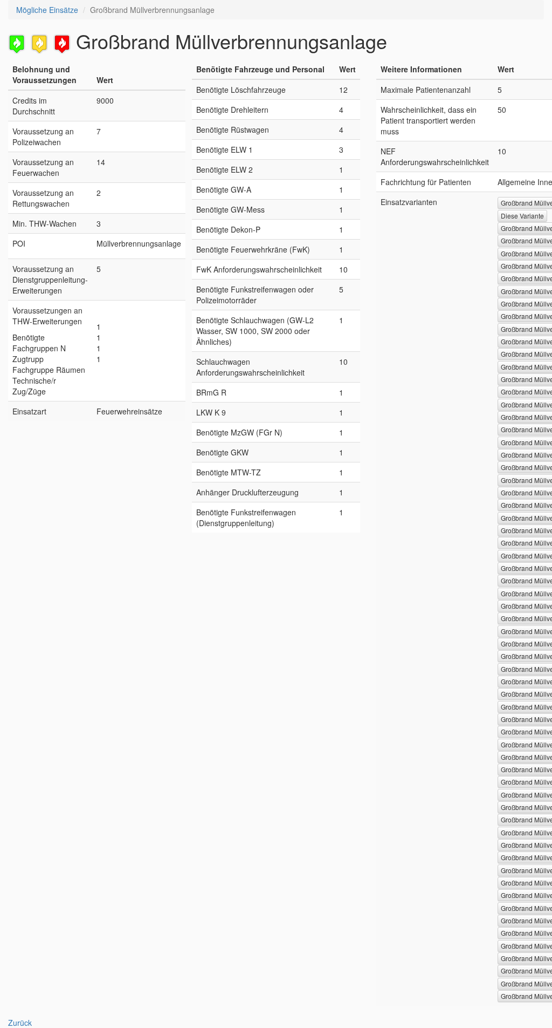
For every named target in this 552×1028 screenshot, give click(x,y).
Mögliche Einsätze (47, 9)
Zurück (20, 1022)
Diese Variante (522, 215)
